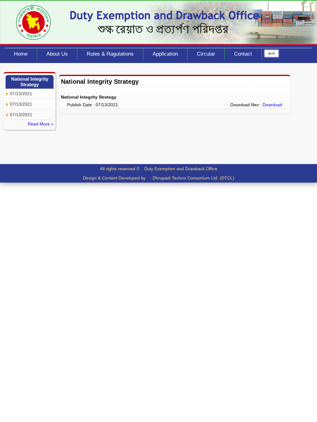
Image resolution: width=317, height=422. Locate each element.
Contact (243, 54)
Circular (206, 54)
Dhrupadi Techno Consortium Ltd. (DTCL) (193, 177)
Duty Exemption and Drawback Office (180, 168)
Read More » (41, 123)
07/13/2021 (21, 93)
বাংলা (271, 53)
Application (165, 54)
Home (21, 54)
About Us (57, 54)
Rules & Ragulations (110, 54)
